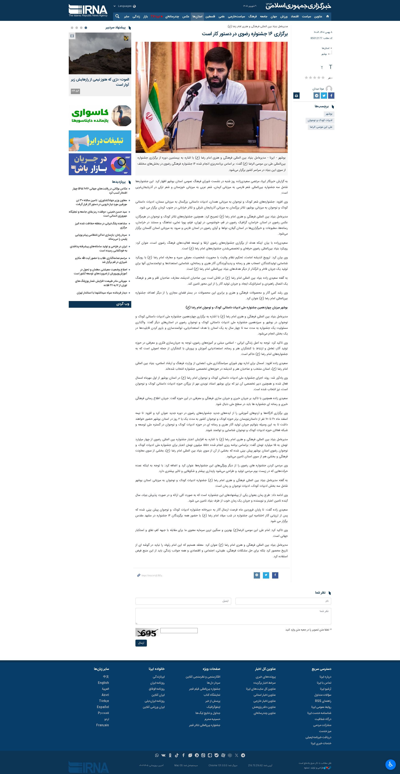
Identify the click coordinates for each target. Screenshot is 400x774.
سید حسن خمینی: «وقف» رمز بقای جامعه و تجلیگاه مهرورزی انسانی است (98, 214)
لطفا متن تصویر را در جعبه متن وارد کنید (308, 630)
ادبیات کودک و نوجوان (320, 120)
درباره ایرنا (325, 676)
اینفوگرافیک (213, 707)
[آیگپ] (210, 756)
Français (102, 725)
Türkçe (104, 701)
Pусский (103, 713)
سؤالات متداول (322, 695)
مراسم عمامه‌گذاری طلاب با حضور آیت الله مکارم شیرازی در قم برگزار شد (101, 260)
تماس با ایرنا (324, 683)
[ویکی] (163, 756)
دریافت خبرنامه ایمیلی (318, 737)
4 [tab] (72, 27)
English (103, 683)
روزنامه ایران (157, 683)
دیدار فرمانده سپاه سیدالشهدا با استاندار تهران (102, 293)
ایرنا (298, 6)
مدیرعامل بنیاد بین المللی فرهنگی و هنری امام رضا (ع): (257, 26)
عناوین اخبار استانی (265, 695)
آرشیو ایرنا (325, 689)
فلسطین (210, 16)
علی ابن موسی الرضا (321, 127)
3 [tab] (76, 27)
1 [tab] (86, 27)
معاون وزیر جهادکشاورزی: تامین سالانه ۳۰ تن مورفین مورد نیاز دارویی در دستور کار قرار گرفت (101, 202)
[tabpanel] (100, 64)
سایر (126, 16)
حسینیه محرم (212, 719)
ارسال (141, 643)
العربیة (105, 689)
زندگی (136, 16)
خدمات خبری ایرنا (321, 743)
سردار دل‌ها (213, 683)
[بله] (216, 756)
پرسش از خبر (212, 701)
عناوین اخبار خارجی (264, 701)
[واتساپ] (157, 756)
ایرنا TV (155, 16)
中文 (106, 676)
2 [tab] (81, 27)
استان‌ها (197, 16)
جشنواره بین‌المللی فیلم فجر (204, 689)
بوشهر (324, 54)
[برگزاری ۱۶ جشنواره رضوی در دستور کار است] (211, 97)
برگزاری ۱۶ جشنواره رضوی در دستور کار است (245, 34)
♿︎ (391, 764)
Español (103, 707)
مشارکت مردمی (322, 725)
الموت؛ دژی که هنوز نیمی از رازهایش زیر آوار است (100, 82)
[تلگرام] (243, 756)
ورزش (284, 16)
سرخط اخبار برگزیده (264, 683)
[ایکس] (236, 756)
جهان (274, 16)
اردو (106, 719)
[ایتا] (203, 756)
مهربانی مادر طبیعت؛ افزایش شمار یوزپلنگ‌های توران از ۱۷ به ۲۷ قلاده (101, 283)
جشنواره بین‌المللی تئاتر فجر (204, 725)
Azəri (105, 695)
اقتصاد (295, 16)
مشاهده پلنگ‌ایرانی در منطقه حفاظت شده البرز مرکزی (101, 225)
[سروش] (197, 756)
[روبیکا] (230, 756)
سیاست (306, 16)
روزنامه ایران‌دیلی (155, 701)
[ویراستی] (190, 756)
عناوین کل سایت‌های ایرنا (261, 689)
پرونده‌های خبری (266, 676)
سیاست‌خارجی (236, 16)
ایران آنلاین (158, 695)
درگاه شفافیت (323, 719)
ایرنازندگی (159, 676)
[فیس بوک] (183, 756)
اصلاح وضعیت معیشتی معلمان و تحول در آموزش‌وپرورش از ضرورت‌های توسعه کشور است (100, 271)
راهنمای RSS (323, 701)
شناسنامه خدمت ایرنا (319, 713)
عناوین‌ (318, 16)
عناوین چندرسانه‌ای (265, 713)
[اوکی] (170, 756)
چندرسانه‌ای (172, 16)
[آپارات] (223, 756)
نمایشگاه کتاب (212, 695)
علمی (222, 16)
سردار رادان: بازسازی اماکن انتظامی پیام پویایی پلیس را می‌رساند (101, 237)
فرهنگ (252, 16)
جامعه (263, 16)
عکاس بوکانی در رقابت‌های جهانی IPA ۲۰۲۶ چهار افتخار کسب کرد (100, 191)
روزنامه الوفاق (157, 689)
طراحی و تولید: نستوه (314, 768)
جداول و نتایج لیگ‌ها (207, 713)
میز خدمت (325, 731)
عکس (185, 16)
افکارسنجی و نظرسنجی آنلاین (203, 676)
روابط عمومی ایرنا (321, 707)
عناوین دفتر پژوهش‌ (264, 707)
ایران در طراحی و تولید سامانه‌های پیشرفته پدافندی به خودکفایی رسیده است (98, 248)
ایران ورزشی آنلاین (154, 707)
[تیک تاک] (177, 756)
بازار (145, 16)
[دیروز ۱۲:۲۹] (100, 53)
